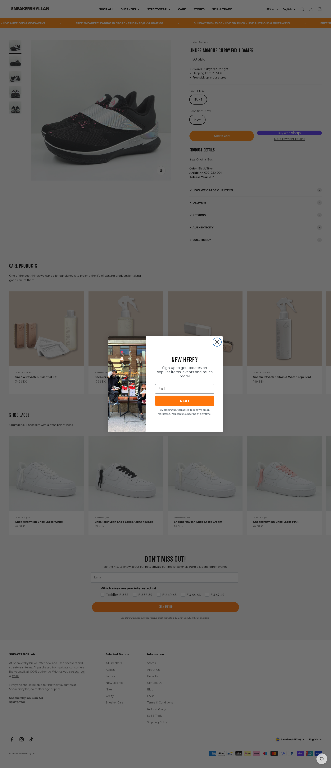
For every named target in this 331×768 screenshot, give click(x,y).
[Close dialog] (217, 342)
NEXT (185, 401)
